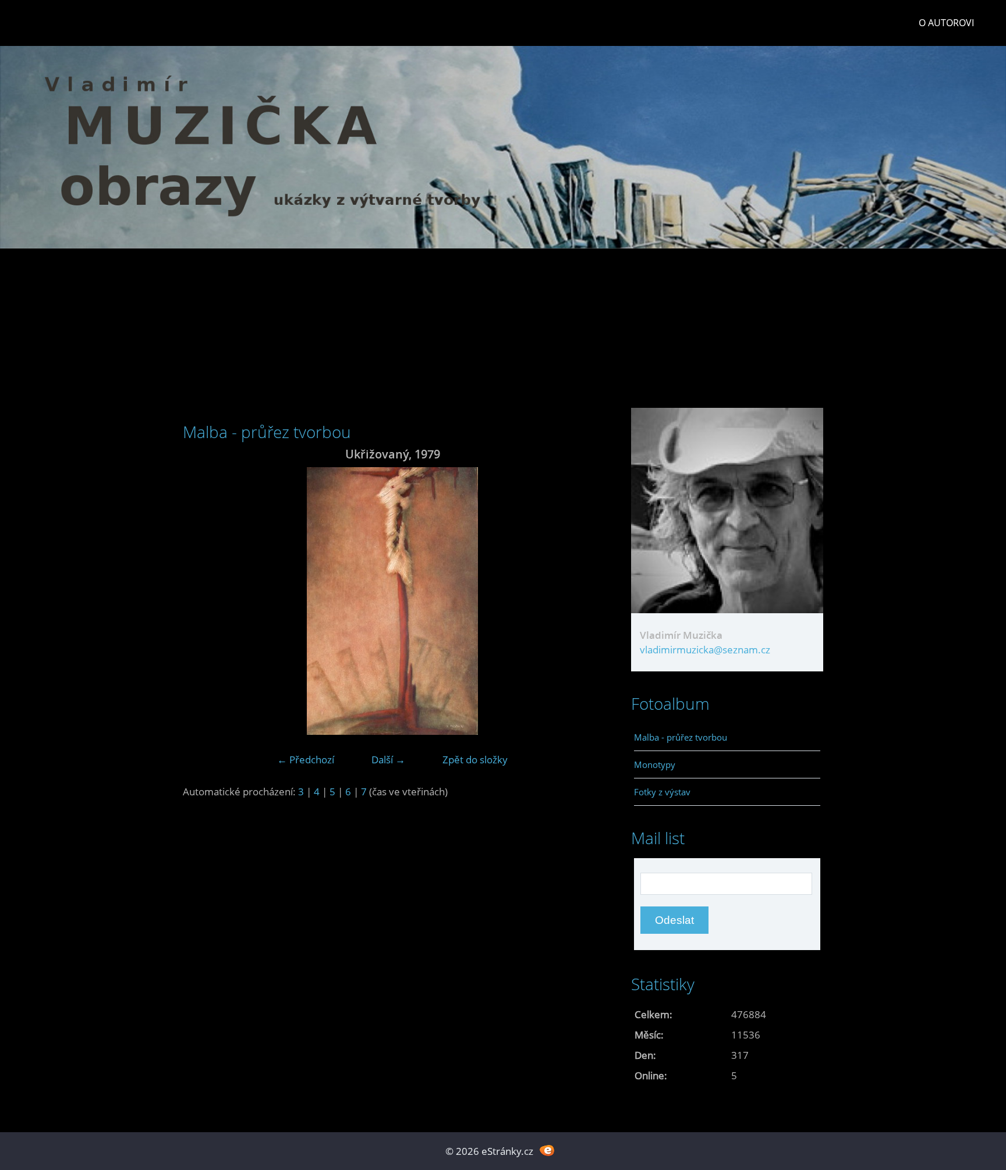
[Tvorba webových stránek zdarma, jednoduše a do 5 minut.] (547, 1150)
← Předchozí (305, 759)
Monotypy (654, 764)
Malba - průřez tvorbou (680, 737)
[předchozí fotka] (202, 601)
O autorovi (946, 22)
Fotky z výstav (662, 792)
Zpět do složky (475, 759)
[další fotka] (583, 601)
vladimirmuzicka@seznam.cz (705, 649)
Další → (388, 759)
